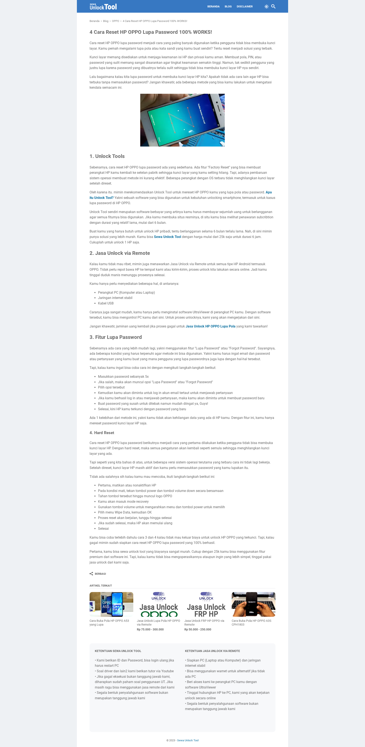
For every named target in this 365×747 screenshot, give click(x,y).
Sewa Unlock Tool (188, 740)
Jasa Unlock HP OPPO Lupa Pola (211, 326)
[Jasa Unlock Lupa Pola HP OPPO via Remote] (159, 604)
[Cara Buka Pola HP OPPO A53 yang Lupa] (111, 604)
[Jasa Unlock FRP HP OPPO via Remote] (206, 604)
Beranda (213, 6)
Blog (228, 6)
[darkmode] (266, 6)
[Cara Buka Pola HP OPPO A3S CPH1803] (253, 604)
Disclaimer (245, 6)
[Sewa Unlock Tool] (103, 6)
